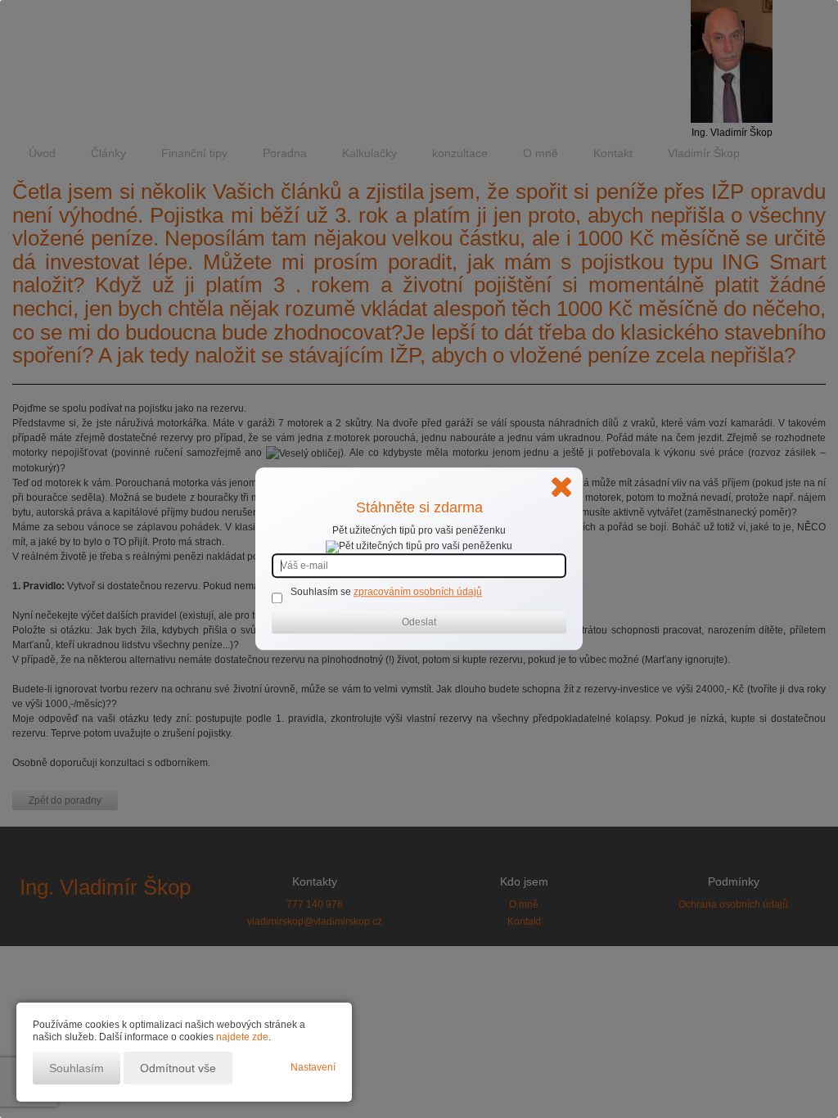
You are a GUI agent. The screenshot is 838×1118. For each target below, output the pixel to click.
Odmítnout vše (178, 1068)
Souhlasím (76, 1068)
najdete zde (242, 1037)
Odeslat (419, 623)
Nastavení (313, 1067)
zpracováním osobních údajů (418, 592)
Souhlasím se (322, 592)
